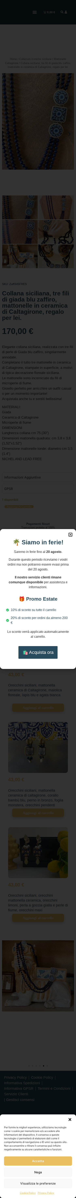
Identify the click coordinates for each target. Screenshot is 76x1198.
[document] (38, 599)
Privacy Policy (46, 1192)
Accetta (38, 1161)
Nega (38, 1172)
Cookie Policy (28, 1192)
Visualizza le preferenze (38, 1183)
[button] (70, 1119)
